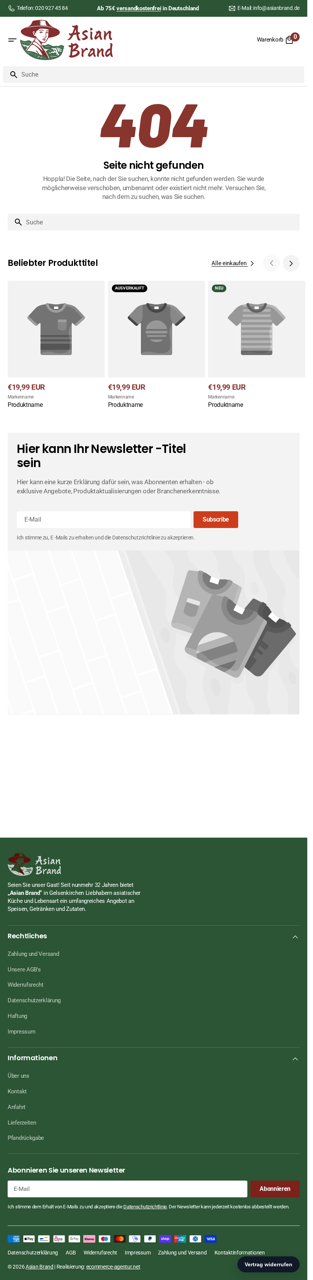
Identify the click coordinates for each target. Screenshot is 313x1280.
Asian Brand (39, 1267)
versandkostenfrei (138, 8)
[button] (12, 40)
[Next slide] (291, 263)
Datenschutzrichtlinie (145, 1207)
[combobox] (161, 74)
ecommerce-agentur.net (113, 1267)
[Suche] (10, 74)
